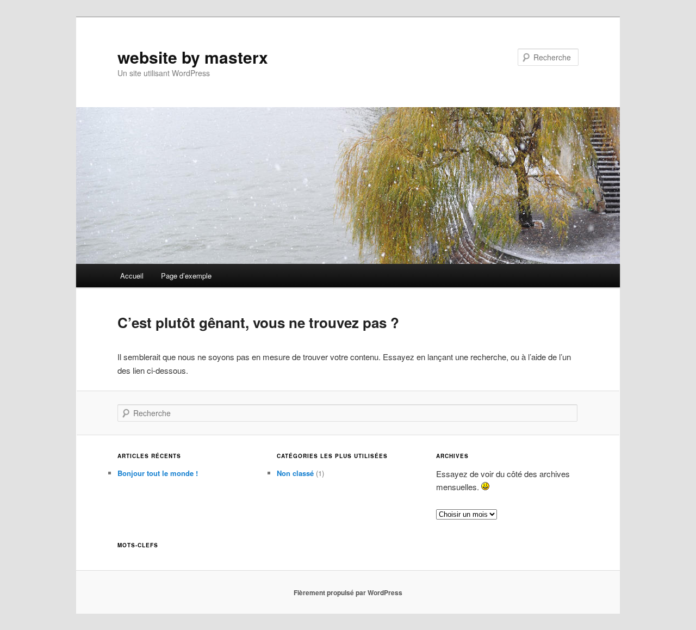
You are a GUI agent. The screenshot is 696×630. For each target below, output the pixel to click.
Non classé (295, 473)
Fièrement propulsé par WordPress (348, 592)
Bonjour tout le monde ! (157, 473)
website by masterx (192, 57)
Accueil (132, 275)
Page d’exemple (186, 275)
